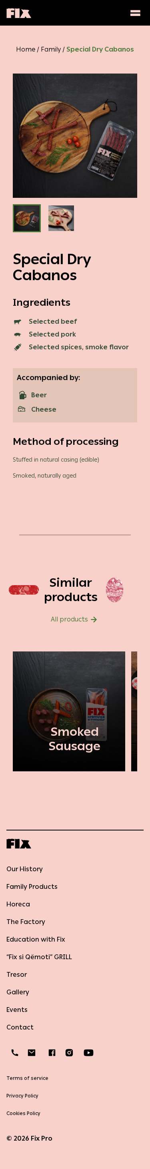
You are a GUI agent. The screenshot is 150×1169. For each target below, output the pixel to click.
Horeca (18, 904)
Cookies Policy (23, 1113)
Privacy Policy (22, 1096)
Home (25, 49)
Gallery (17, 992)
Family (51, 49)
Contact (20, 1027)
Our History (24, 869)
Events (17, 1010)
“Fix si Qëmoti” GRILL (39, 957)
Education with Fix (35, 939)
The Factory (25, 922)
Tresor (16, 974)
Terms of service (27, 1078)
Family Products (32, 886)
